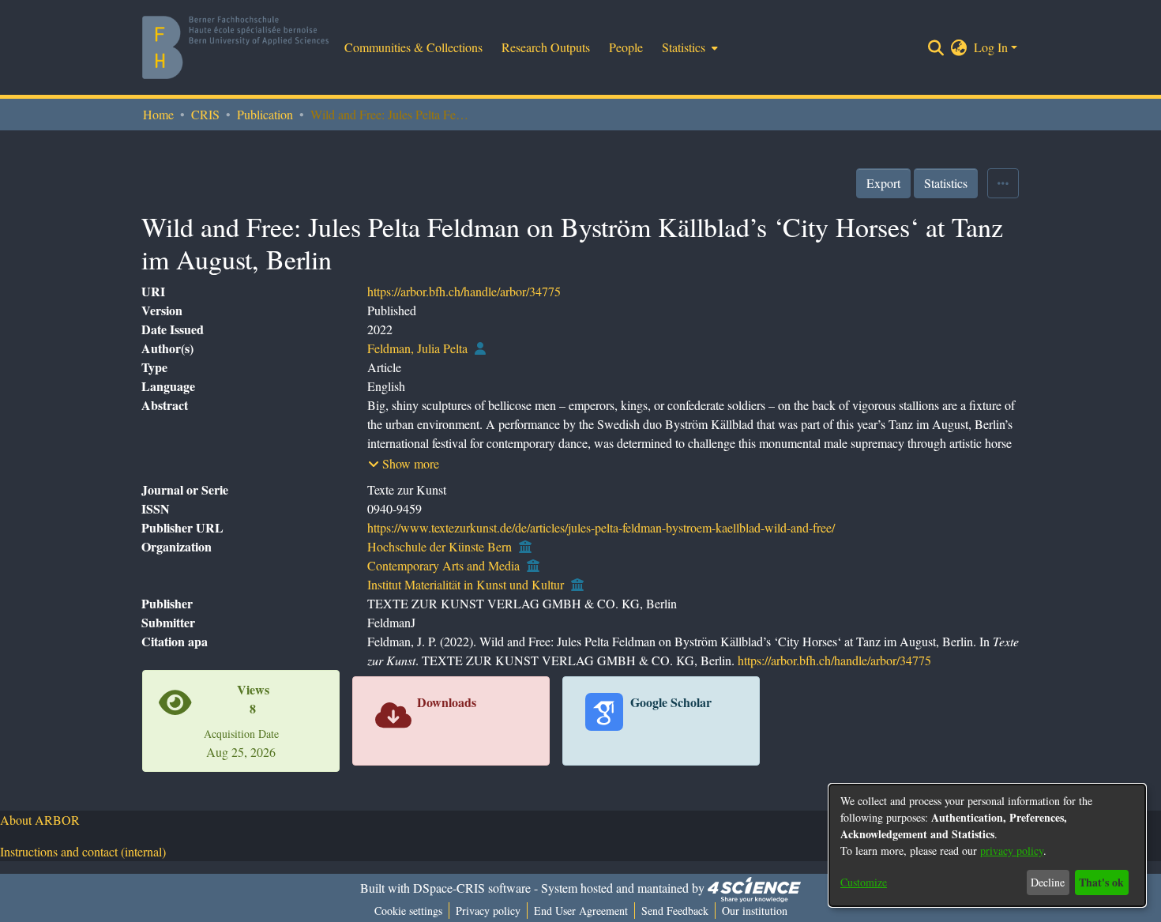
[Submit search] (936, 47)
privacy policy (1011, 850)
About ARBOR (40, 819)
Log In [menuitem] (991, 47)
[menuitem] (688, 47)
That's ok (1101, 882)
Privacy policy (488, 910)
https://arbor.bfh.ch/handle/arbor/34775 (464, 291)
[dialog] (987, 845)
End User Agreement (581, 910)
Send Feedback (674, 910)
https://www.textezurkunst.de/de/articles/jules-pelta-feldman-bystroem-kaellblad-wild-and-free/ (601, 527)
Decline (1048, 882)
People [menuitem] (626, 47)
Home (158, 114)
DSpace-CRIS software (472, 887)
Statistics (946, 183)
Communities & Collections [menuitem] (413, 47)
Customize (863, 882)
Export (883, 183)
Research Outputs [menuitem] (546, 47)
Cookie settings (408, 910)
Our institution (754, 910)
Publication (265, 114)
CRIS (205, 114)
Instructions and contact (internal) (83, 851)
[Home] (235, 47)
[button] (403, 463)
